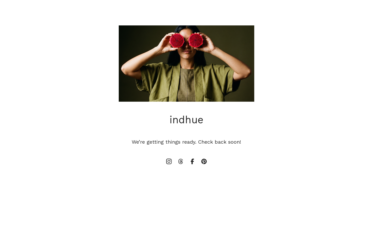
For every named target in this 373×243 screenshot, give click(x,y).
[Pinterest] (204, 161)
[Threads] (180, 161)
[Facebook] (192, 161)
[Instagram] (169, 161)
